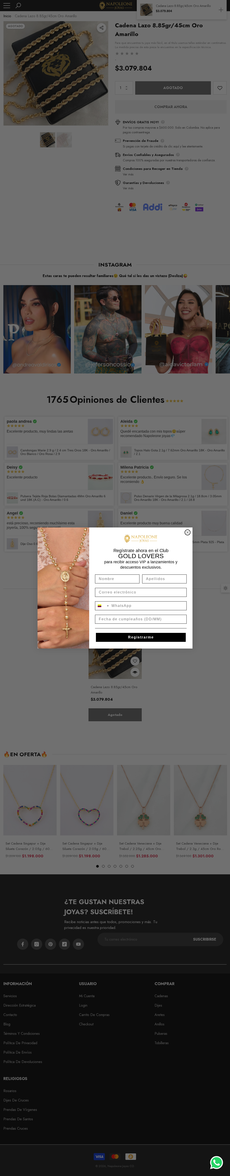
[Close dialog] (187, 532)
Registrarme (141, 637)
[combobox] (102, 606)
